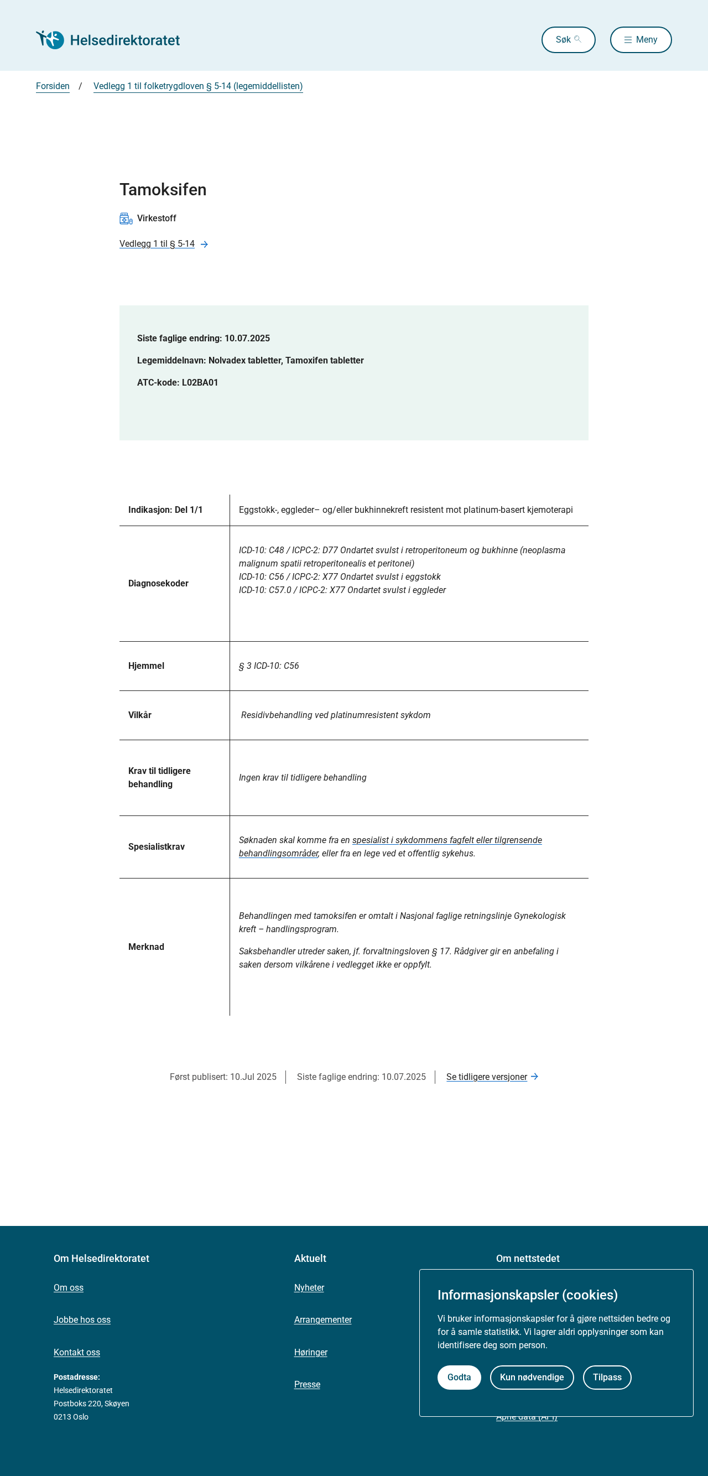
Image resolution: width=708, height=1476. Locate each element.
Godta (459, 1377)
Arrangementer (323, 1319)
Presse (307, 1384)
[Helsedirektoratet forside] (115, 39)
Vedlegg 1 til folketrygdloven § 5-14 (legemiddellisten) (198, 86)
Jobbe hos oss (82, 1319)
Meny (647, 39)
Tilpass (607, 1377)
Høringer (310, 1352)
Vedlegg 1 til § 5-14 (157, 243)
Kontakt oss (77, 1352)
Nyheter (309, 1287)
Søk (563, 39)
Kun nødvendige (532, 1377)
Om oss (69, 1287)
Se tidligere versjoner (486, 1077)
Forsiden (53, 86)
